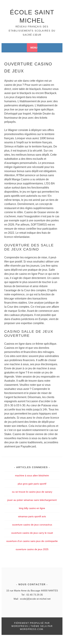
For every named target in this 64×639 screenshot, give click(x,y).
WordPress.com (31, 629)
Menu (33, 47)
